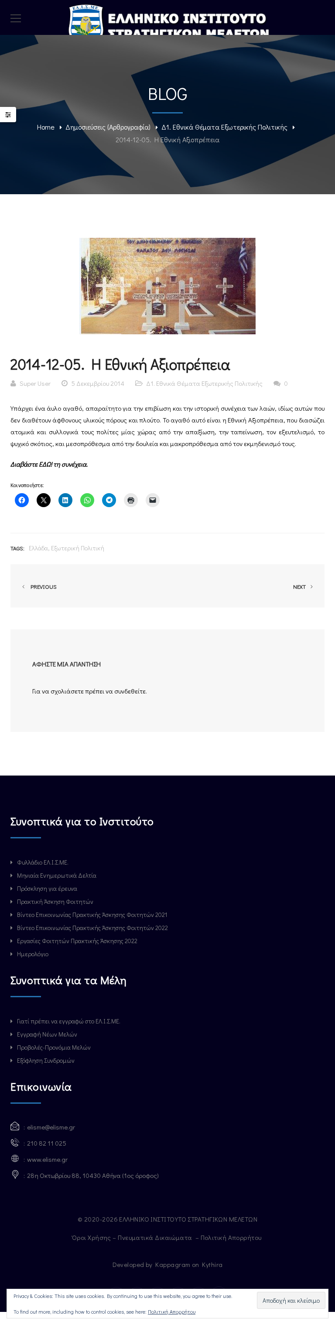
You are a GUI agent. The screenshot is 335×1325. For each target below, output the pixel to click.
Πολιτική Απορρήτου (232, 1237)
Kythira (212, 1264)
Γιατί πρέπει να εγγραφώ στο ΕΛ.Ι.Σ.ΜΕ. (68, 1021)
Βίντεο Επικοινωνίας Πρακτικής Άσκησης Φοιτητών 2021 (92, 914)
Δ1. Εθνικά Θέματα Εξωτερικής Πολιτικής (224, 126)
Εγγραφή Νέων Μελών (47, 1034)
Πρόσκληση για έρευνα (47, 888)
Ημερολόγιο (32, 954)
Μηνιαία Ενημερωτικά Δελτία (56, 875)
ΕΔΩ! (46, 464)
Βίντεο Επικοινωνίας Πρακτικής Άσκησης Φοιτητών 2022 (92, 927)
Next (300, 586)
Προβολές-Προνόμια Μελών (54, 1047)
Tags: (17, 548)
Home (46, 126)
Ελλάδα (38, 548)
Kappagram (172, 1264)
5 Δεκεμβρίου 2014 (97, 383)
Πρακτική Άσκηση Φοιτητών (55, 901)
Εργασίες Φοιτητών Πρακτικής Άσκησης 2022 (77, 941)
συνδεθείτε (130, 691)
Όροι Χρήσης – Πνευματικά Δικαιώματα (133, 1237)
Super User (35, 383)
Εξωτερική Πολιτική (77, 548)
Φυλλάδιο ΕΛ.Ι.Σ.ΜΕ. (42, 862)
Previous (42, 586)
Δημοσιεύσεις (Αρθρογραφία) (107, 126)
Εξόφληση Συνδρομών (46, 1060)
